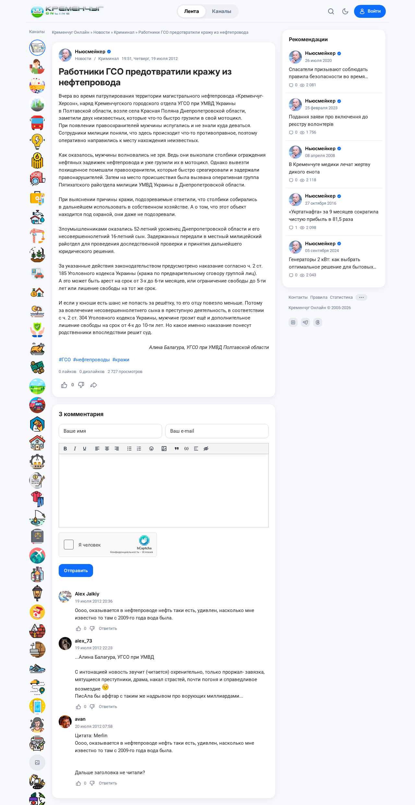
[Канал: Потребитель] (37, 66)
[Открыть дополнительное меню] (361, 297)
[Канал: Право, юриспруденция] (37, 537)
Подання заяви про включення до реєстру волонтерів (328, 120)
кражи (122, 360)
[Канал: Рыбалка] (37, 518)
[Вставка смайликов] (152, 448)
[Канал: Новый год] (37, 762)
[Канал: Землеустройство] (37, 386)
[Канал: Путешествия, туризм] (37, 555)
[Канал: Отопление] (37, 160)
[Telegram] (305, 322)
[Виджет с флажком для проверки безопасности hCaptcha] (108, 544)
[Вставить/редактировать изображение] (164, 448)
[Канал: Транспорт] (37, 123)
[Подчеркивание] (84, 448)
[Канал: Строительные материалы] (37, 631)
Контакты (298, 297)
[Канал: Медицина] (37, 198)
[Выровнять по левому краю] (97, 448)
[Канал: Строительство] (37, 236)
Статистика (341, 297)
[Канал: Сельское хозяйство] (37, 254)
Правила (318, 297)
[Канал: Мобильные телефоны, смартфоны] (37, 706)
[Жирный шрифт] (65, 448)
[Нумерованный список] (139, 448)
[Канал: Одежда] (37, 499)
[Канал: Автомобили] (37, 405)
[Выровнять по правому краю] (117, 448)
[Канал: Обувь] (37, 668)
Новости (101, 32)
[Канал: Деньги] (37, 367)
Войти (374, 11)
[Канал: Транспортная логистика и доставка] (37, 687)
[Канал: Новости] (37, 48)
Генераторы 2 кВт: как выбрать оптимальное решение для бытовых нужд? (331, 264)
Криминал (124, 32)
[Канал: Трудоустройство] (37, 179)
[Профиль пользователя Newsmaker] (65, 55)
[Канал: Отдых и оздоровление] (37, 311)
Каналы (221, 11)
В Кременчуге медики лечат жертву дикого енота (329, 168)
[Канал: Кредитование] (37, 480)
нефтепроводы (93, 360)
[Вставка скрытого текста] (206, 448)
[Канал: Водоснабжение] (37, 217)
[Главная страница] (67, 11)
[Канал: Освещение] (37, 593)
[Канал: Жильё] (37, 443)
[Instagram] (293, 322)
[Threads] (317, 322)
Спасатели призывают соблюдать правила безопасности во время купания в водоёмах (328, 73)
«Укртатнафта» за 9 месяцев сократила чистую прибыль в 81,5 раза (333, 215)
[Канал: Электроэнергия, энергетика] (37, 142)
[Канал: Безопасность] (37, 330)
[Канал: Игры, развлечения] (37, 85)
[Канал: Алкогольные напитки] (37, 574)
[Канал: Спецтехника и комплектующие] (37, 781)
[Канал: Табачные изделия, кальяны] (37, 612)
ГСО (66, 360)
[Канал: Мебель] (37, 650)
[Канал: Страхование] (37, 744)
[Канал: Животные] (37, 424)
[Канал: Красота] (37, 725)
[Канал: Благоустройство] (37, 104)
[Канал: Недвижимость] (37, 292)
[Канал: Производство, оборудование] (37, 461)
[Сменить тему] (345, 11)
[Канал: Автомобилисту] (37, 273)
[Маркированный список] (129, 448)
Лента (191, 11)
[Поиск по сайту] (331, 11)
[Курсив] (75, 448)
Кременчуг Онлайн (70, 32)
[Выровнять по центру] (107, 448)
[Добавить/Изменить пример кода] (186, 448)
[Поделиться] (93, 384)
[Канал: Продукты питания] (37, 349)
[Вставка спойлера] (196, 448)
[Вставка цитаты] (177, 448)
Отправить (76, 570)
